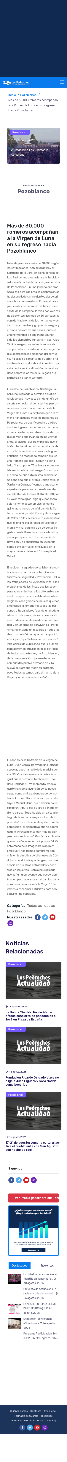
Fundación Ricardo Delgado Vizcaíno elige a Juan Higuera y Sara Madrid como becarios (32, 1081)
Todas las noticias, (41, 906)
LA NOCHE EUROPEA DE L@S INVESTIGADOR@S (40, 1308)
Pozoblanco (28, 95)
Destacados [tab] (19, 1265)
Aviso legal (50, 1411)
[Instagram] (10, 923)
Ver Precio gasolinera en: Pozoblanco (37, 1198)
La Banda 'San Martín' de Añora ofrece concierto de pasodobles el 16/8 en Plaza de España (31, 1016)
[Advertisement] (33, 38)
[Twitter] (45, 917)
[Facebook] (38, 917)
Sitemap (52, 1420)
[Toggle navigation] (62, 82)
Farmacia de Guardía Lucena (28, 1420)
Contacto (35, 1411)
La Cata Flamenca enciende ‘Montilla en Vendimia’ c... (40, 1279)
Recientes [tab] (47, 1265)
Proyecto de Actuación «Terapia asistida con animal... (40, 1293)
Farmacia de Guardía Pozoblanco (34, 1415)
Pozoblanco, (16, 911)
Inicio (12, 95)
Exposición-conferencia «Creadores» (39, 1323)
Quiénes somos (19, 1411)
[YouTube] (52, 917)
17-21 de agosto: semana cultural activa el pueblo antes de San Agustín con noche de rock (33, 1146)
